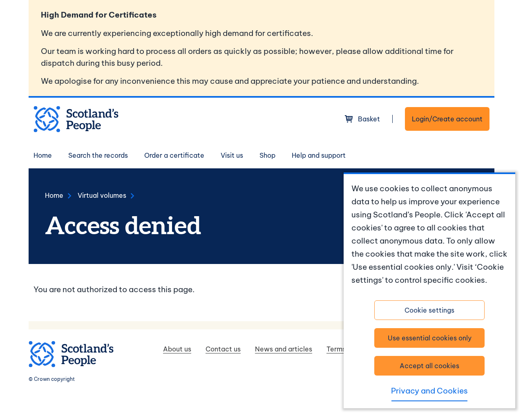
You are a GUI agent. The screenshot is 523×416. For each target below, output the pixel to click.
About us (177, 349)
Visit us (232, 155)
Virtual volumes (102, 195)
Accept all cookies (429, 366)
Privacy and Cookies (429, 391)
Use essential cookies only (430, 338)
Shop (267, 155)
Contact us (223, 349)
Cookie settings (429, 310)
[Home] (76, 119)
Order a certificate (174, 155)
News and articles (283, 349)
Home (43, 155)
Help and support (319, 155)
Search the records (98, 155)
